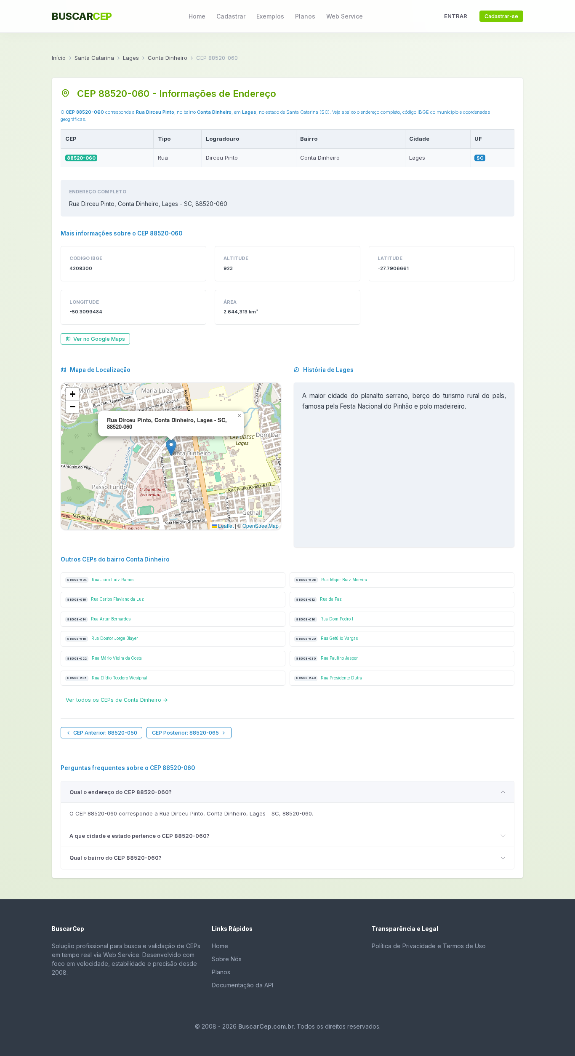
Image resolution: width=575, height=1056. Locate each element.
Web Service (344, 16)
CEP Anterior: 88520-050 (105, 733)
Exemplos (270, 16)
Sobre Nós (227, 958)
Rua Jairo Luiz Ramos (100, 579)
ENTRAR (455, 16)
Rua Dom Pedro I (324, 619)
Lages (131, 57)
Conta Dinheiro (167, 57)
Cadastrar (230, 16)
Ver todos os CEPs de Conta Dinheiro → (117, 700)
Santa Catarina (94, 57)
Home (197, 16)
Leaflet (225, 525)
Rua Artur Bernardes (98, 619)
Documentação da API (242, 985)
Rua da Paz (319, 599)
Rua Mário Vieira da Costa (104, 658)
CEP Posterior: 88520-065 (185, 733)
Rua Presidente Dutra (329, 678)
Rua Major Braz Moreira (331, 579)
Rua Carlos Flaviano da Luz (105, 599)
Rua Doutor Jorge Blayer (102, 638)
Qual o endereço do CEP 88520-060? (120, 792)
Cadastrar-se (501, 16)
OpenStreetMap (260, 525)
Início (59, 57)
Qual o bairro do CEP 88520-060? (115, 857)
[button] (171, 447)
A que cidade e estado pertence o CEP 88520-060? (139, 835)
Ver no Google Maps (99, 339)
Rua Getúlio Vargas (327, 638)
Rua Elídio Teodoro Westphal (107, 678)
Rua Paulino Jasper (327, 658)
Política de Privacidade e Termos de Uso (429, 945)
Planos (305, 16)
